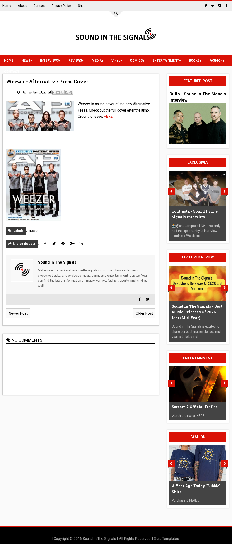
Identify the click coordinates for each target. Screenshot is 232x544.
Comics (136, 60)
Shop (81, 5)
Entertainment (165, 60)
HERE (108, 116)
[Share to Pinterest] (71, 92)
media (97, 60)
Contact (39, 5)
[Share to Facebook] (66, 92)
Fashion (216, 60)
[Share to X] (62, 92)
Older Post (144, 313)
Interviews (49, 60)
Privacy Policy (61, 5)
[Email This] (53, 92)
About (22, 5)
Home (6, 5)
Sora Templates (166, 539)
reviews (75, 60)
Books (194, 60)
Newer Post (18, 313)
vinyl (115, 60)
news (26, 60)
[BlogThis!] (58, 92)
